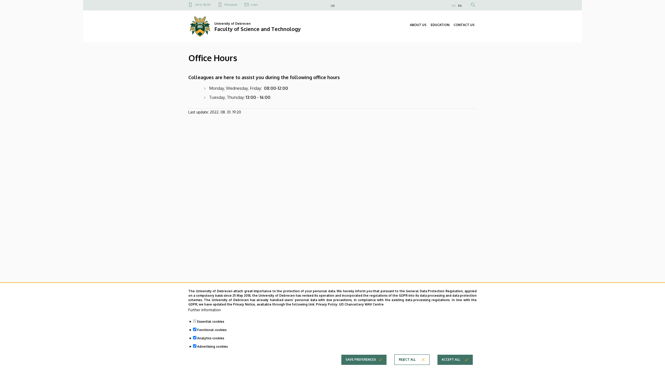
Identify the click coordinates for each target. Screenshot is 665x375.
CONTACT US (464, 25)
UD (333, 5)
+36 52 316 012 (203, 4)
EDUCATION (440, 25)
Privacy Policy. (327, 304)
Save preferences (360, 359)
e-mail (254, 4)
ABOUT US (418, 25)
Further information (204, 310)
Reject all (407, 359)
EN (460, 5)
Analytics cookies (210, 338)
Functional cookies (212, 330)
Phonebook (230, 4)
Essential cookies (210, 321)
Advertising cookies (212, 346)
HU (454, 5)
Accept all (451, 359)
